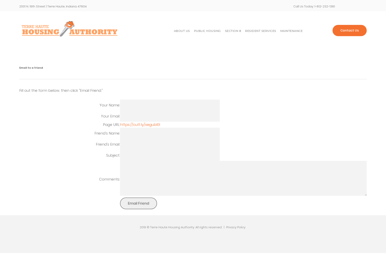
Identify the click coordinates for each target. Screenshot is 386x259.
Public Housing (207, 31)
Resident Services (260, 31)
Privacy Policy (235, 227)
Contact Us (349, 30)
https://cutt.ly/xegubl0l (140, 124)
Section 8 (233, 31)
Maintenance (291, 31)
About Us (182, 31)
